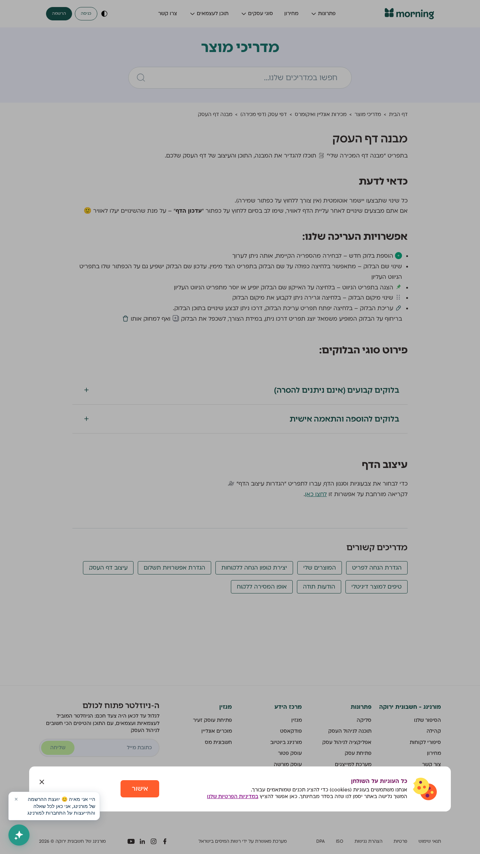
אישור (140, 789)
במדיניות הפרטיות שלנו (232, 796)
